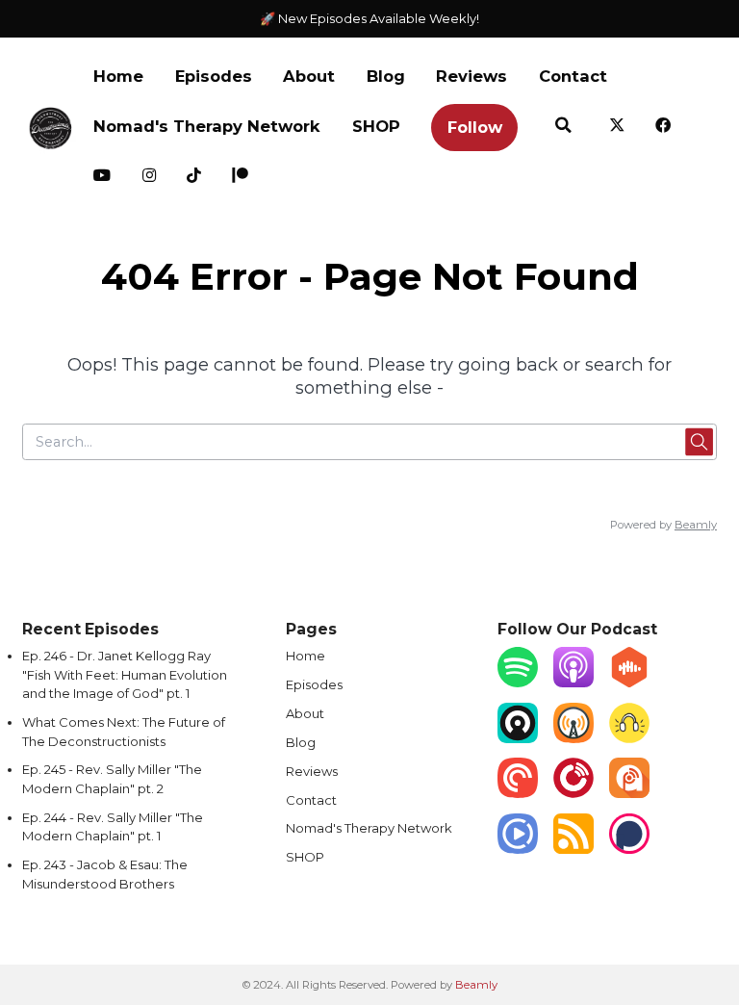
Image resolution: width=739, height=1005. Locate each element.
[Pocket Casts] (517, 793)
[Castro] (517, 738)
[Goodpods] (629, 738)
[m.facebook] (663, 126)
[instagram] (149, 177)
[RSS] (573, 849)
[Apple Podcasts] (573, 682)
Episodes (213, 76)
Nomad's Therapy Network (206, 126)
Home (118, 76)
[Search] (563, 126)
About (309, 76)
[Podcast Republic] (517, 849)
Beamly (476, 985)
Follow (474, 127)
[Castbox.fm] (629, 682)
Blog (386, 76)
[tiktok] (194, 177)
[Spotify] (517, 682)
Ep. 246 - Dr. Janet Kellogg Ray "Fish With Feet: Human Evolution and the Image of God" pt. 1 (124, 674)
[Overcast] (573, 738)
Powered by (663, 524)
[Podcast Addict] (629, 793)
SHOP (376, 126)
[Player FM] (573, 793)
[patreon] (240, 177)
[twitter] (617, 126)
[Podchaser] (629, 849)
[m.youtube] (102, 177)
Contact (573, 76)
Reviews (471, 76)
